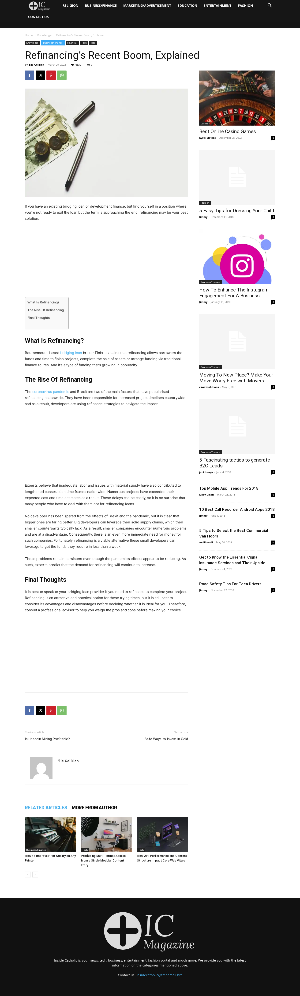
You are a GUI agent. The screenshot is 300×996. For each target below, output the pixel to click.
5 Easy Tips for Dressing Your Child (236, 210)
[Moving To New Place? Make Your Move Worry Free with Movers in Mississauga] (237, 341)
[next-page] (35, 874)
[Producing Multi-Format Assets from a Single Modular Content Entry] (106, 834)
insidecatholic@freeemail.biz (159, 975)
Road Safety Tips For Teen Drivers (230, 584)
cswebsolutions (209, 387)
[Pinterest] (51, 75)
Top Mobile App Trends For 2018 (229, 488)
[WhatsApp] (62, 75)
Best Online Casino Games (227, 131)
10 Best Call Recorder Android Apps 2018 (237, 509)
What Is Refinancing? (43, 302)
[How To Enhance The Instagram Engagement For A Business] (237, 256)
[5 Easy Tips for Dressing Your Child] (237, 177)
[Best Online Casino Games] (237, 98)
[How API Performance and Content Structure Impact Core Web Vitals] (162, 834)
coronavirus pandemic (50, 391)
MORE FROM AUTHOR (94, 807)
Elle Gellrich (36, 64)
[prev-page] (28, 874)
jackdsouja (206, 472)
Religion (70, 5)
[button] (269, 6)
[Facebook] (29, 75)
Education (187, 5)
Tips (93, 42)
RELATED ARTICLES (46, 807)
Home (29, 35)
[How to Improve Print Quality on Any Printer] (50, 834)
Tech (84, 42)
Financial (72, 42)
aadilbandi (206, 542)
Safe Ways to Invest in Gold (166, 739)
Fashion (245, 5)
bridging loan (71, 353)
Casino (204, 123)
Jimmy (203, 217)
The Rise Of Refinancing (45, 310)
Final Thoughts (38, 318)
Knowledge (44, 35)
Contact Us (38, 17)
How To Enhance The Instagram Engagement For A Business (234, 292)
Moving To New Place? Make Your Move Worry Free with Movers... (236, 378)
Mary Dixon (206, 494)
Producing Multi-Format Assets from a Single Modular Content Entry (103, 860)
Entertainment (217, 5)
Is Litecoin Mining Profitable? (47, 739)
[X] (40, 75)
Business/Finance (101, 5)
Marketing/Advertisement (147, 5)
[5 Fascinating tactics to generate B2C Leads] (237, 426)
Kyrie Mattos (207, 137)
